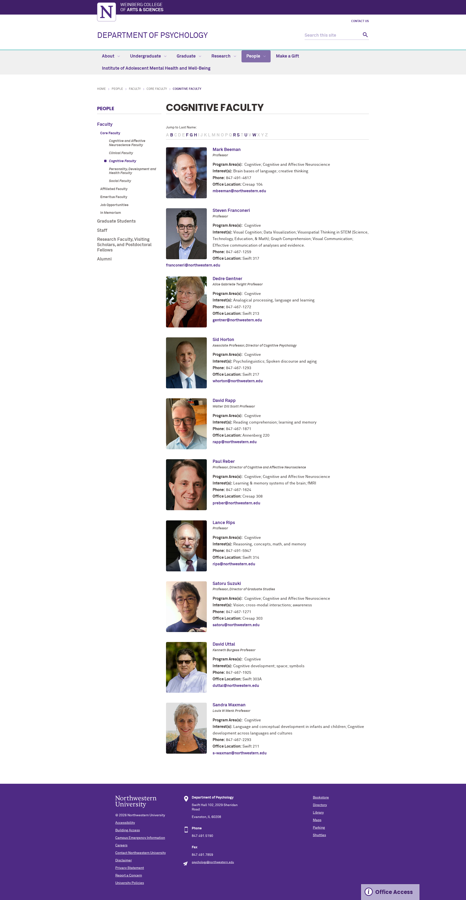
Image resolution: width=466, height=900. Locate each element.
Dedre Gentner (227, 279)
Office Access (394, 892)
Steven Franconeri (231, 210)
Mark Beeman (227, 150)
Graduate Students (116, 221)
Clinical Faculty (121, 153)
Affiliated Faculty (113, 189)
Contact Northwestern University (140, 853)
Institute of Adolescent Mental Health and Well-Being (156, 68)
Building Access (127, 830)
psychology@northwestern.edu (213, 862)
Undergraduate (146, 56)
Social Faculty (120, 181)
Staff (102, 230)
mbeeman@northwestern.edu (239, 191)
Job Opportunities (114, 205)
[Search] (364, 35)
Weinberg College (141, 7)
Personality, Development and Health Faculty (132, 171)
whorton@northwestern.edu (238, 381)
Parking (319, 827)
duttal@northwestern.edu (236, 686)
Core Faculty (157, 89)
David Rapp (224, 401)
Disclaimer (123, 860)
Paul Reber (224, 461)
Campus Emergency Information (140, 838)
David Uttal (224, 644)
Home (101, 89)
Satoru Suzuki (227, 584)
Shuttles (319, 835)
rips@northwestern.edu (234, 564)
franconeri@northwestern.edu (193, 265)
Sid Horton (223, 340)
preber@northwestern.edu (236, 503)
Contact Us (360, 21)
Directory (320, 805)
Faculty (135, 89)
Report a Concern (128, 875)
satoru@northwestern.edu (236, 625)
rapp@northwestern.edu (235, 442)
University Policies (129, 883)
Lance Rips (224, 523)
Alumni (104, 259)
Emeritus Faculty (113, 197)
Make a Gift (287, 56)
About (108, 56)
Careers (121, 845)
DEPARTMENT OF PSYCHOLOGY (152, 36)
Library (318, 812)
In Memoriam (110, 213)
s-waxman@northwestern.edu (239, 753)
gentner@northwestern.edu (237, 320)
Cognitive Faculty (122, 161)
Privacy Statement (129, 868)
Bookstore (321, 797)
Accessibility (125, 823)
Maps (317, 820)
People (253, 56)
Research (221, 56)
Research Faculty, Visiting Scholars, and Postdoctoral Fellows (124, 244)
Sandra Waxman (229, 705)
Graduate (187, 56)
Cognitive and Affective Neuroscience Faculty (127, 143)
